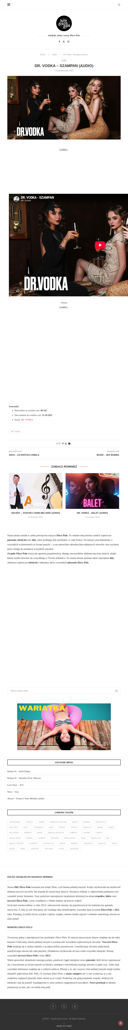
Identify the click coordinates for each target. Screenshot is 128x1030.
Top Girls (48, 849)
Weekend (74, 849)
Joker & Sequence (56, 833)
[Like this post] (59, 443)
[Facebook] (59, 42)
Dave (51, 827)
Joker (39, 833)
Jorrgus (73, 833)
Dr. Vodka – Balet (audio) (92, 513)
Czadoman (38, 827)
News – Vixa (13, 792)
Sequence (88, 843)
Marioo (41, 838)
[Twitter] (64, 42)
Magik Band (15, 838)
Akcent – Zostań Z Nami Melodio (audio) (35, 513)
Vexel (61, 849)
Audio (54, 54)
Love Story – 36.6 (15, 785)
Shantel (102, 843)
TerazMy (35, 849)
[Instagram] (68, 42)
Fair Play (87, 827)
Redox (63, 843)
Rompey (74, 843)
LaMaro (86, 833)
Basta (75, 822)
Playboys (33, 843)
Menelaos (96, 838)
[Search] (119, 4)
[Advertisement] (64, 171)
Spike (22, 849)
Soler (12, 849)
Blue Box (13, 827)
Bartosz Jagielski (58, 822)
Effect (62, 827)
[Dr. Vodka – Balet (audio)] (92, 491)
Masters (55, 838)
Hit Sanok (14, 833)
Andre (41, 822)
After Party (15, 822)
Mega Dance (70, 838)
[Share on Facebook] (63, 443)
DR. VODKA (27, 420)
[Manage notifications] (120, 1023)
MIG (108, 838)
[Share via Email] (69, 443)
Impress (27, 833)
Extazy (74, 827)
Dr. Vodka (15, 431)
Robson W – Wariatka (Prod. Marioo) (24, 778)
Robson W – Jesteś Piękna (18, 771)
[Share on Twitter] (66, 443)
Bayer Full (101, 822)
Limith (99, 833)
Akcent (29, 822)
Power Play (48, 843)
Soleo (114, 843)
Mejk (83, 838)
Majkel (29, 838)
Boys (25, 827)
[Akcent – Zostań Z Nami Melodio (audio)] (35, 491)
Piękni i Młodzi (16, 843)
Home (42, 54)
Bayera (86, 822)
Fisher (100, 827)
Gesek (111, 827)
